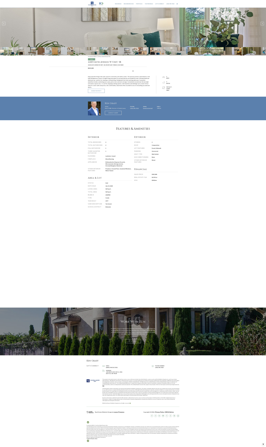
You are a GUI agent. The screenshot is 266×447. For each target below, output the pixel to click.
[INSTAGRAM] (155, 415)
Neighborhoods (129, 3)
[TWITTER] (166, 415)
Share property (96, 90)
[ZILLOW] (178, 415)
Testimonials (149, 3)
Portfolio (139, 3)
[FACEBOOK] (151, 415)
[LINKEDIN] (159, 415)
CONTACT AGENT (113, 112)
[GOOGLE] (174, 415)
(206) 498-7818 (170, 3)
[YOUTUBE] (163, 415)
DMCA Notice (169, 412)
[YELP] (170, 415)
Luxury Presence (119, 412)
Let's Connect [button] (133, 341)
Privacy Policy (159, 412)
